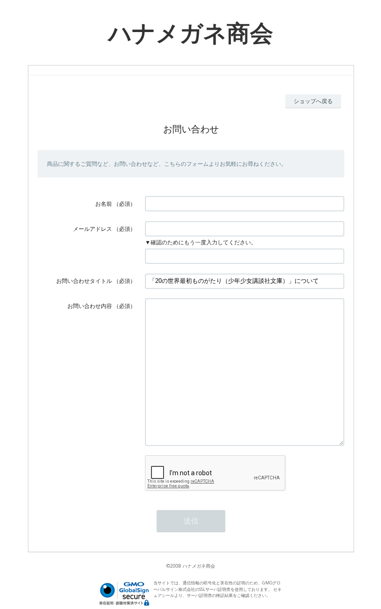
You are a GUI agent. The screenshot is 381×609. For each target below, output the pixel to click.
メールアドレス (92, 229)
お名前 (103, 204)
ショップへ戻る (313, 101)
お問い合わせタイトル (84, 281)
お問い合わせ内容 (89, 306)
